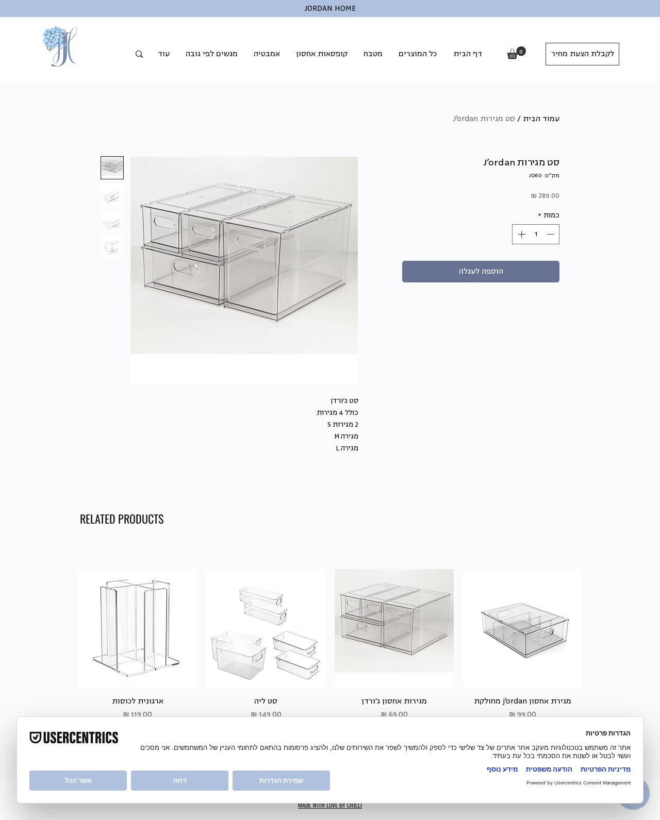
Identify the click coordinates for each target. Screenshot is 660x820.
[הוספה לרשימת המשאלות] (387, 271)
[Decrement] (551, 234)
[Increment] (520, 234)
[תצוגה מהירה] (522, 628)
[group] (330, 645)
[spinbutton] (535, 234)
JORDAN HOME (330, 8)
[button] (516, 52)
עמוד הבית (541, 118)
